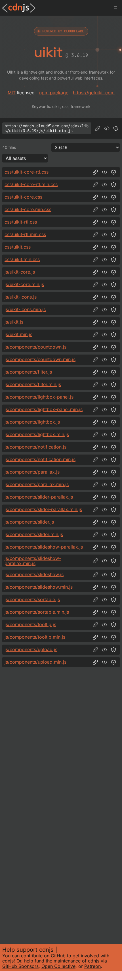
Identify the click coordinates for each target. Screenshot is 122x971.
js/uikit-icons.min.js (25, 309)
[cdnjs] (18, 7)
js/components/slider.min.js (34, 534)
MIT (12, 92)
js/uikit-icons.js (21, 296)
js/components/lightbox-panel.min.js (44, 409)
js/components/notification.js (35, 446)
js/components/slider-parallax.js (39, 496)
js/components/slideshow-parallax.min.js (33, 561)
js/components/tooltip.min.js (35, 636)
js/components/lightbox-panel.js (39, 396)
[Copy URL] (98, 128)
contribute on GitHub (43, 956)
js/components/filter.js (28, 371)
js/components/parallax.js (32, 471)
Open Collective (58, 966)
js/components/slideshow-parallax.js (44, 546)
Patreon (92, 966)
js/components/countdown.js (35, 346)
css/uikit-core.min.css (28, 209)
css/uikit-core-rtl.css (27, 171)
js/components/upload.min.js (35, 661)
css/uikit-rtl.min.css (25, 234)
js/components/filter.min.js (33, 384)
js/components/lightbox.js (32, 421)
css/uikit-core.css (23, 196)
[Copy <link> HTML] (104, 172)
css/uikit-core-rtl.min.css (31, 184)
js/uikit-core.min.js (24, 284)
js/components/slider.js (29, 521)
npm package (53, 92)
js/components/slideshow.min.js (39, 586)
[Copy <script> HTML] (107, 128)
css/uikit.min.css (22, 259)
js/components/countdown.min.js (40, 359)
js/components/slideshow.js (34, 574)
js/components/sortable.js (32, 599)
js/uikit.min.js (18, 334)
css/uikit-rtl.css (21, 221)
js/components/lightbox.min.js (37, 434)
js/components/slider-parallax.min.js (43, 509)
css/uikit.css (18, 246)
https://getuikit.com (94, 92)
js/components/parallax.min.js (37, 484)
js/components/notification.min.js (40, 459)
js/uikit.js (14, 321)
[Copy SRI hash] (116, 128)
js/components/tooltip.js (30, 624)
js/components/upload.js (31, 649)
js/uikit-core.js (20, 271)
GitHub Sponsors (20, 966)
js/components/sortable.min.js (37, 611)
